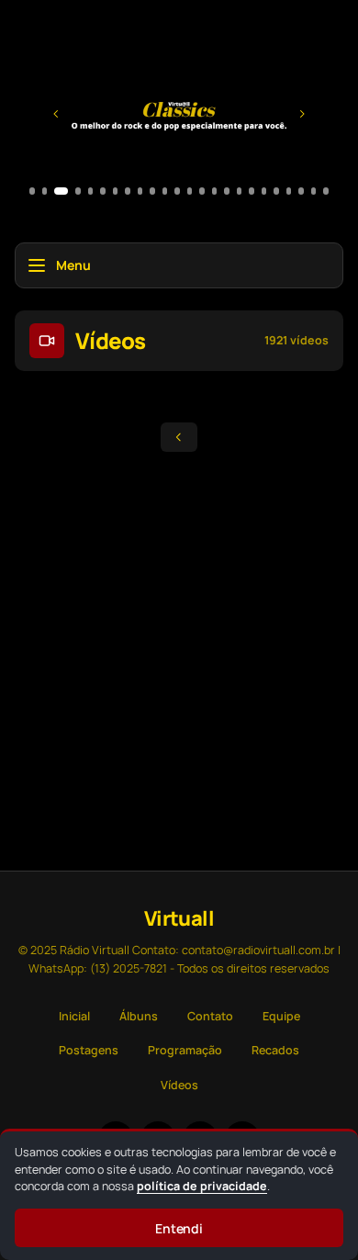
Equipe (281, 1016)
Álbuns (138, 1016)
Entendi (179, 1228)
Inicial (74, 1016)
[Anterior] (56, 113)
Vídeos (179, 1085)
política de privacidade (202, 1186)
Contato (210, 1016)
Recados (275, 1050)
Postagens (88, 1050)
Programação (185, 1050)
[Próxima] (302, 113)
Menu (73, 265)
